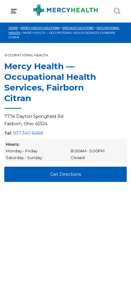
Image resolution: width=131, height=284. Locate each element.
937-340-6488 (28, 133)
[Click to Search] (117, 11)
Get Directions (65, 174)
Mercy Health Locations (40, 28)
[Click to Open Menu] (14, 11)
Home (13, 28)
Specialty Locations (78, 28)
